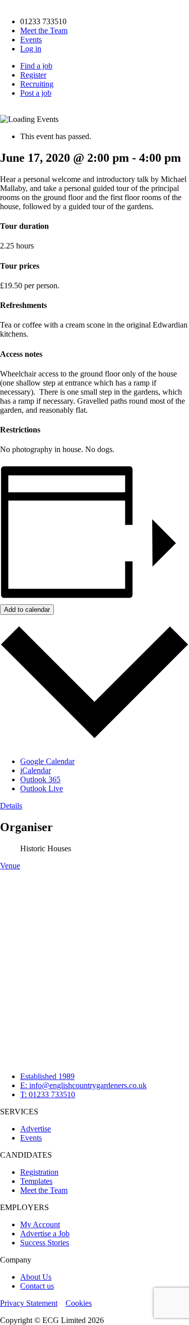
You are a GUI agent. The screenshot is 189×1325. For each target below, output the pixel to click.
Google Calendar (47, 761)
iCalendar (35, 770)
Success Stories (44, 1242)
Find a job (36, 65)
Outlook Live (41, 788)
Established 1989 (47, 1076)
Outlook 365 (40, 779)
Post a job (35, 93)
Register (33, 75)
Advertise (35, 1128)
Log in (30, 48)
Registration (39, 1172)
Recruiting (36, 84)
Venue (10, 865)
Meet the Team (44, 30)
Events (31, 39)
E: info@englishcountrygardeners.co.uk (83, 1085)
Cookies (79, 1303)
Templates (36, 1181)
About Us (35, 1277)
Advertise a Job (45, 1233)
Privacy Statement (28, 1303)
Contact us (37, 1286)
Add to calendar (27, 609)
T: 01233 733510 (47, 1094)
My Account (40, 1224)
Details (11, 805)
